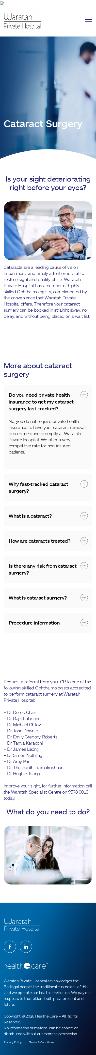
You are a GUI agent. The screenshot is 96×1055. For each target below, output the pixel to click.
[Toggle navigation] (88, 21)
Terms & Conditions (41, 1042)
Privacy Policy (13, 1042)
